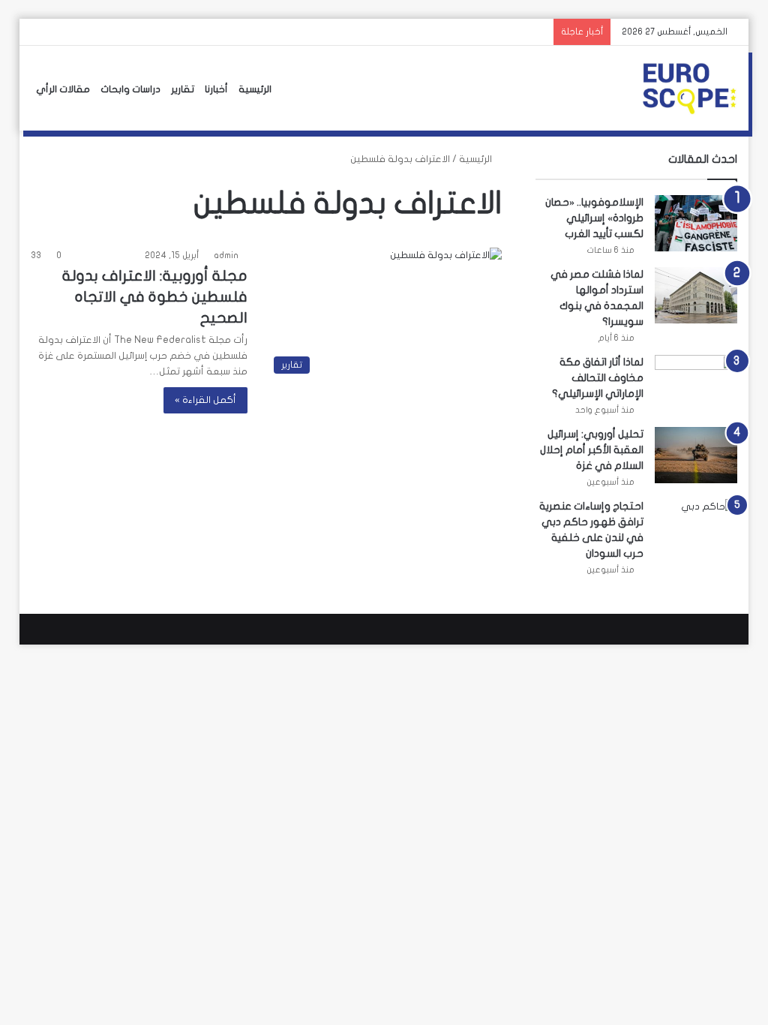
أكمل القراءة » (205, 400)
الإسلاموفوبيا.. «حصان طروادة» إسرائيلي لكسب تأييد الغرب (594, 218)
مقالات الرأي (63, 89)
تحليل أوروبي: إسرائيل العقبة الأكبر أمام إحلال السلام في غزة (592, 449)
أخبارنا (216, 89)
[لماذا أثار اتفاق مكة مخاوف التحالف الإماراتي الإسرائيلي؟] (696, 383)
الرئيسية (255, 89)
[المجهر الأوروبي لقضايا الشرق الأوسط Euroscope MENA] (689, 88)
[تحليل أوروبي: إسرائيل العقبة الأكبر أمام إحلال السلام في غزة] (696, 455)
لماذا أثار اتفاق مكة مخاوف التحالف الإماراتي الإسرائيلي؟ (598, 377)
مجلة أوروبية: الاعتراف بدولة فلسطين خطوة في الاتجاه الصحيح (155, 297)
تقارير (182, 89)
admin (226, 255)
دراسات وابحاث (130, 89)
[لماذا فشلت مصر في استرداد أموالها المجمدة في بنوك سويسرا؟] (696, 295)
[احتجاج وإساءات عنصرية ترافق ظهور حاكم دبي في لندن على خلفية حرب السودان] (696, 527)
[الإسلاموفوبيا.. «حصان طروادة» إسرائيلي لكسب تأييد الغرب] (696, 223)
